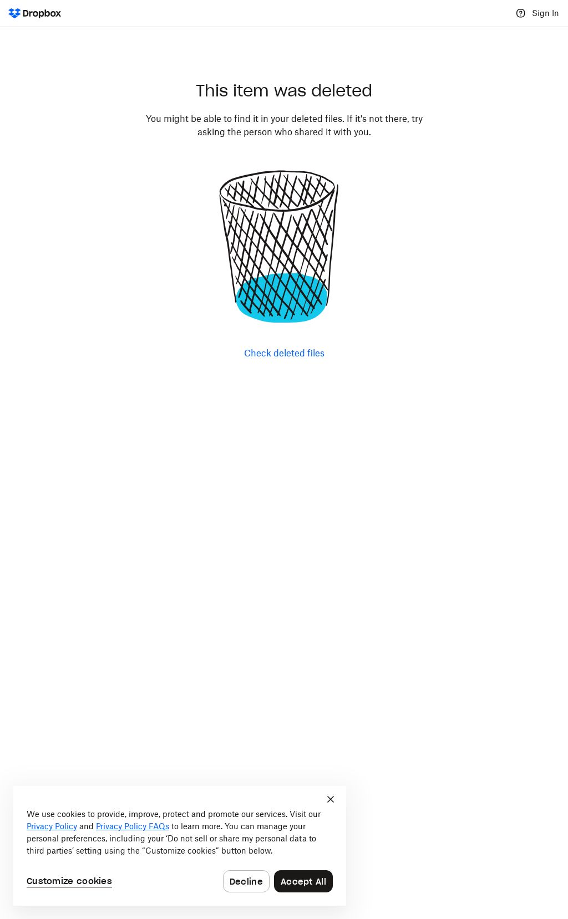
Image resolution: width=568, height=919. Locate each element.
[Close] (330, 799)
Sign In (545, 13)
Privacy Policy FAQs (132, 826)
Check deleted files (284, 353)
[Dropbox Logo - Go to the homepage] (34, 13)
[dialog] (179, 846)
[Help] (521, 13)
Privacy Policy (52, 826)
